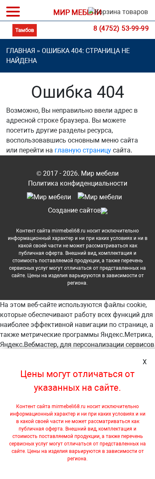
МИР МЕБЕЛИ (77, 12)
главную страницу (83, 150)
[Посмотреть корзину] (116, 14)
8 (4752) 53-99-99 (121, 28)
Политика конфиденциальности (77, 183)
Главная (20, 51)
